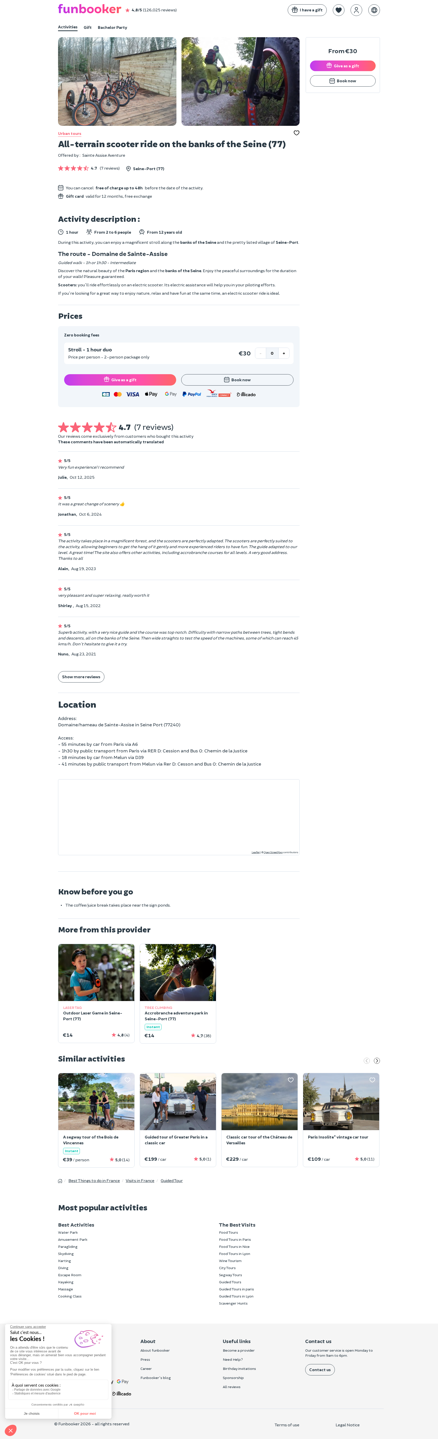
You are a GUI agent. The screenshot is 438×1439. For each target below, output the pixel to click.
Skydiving (66, 1253)
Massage (65, 1289)
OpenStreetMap (273, 852)
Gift (88, 27)
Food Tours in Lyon (234, 1253)
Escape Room (69, 1275)
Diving (63, 1268)
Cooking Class (70, 1296)
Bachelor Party (112, 27)
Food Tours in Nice (234, 1246)
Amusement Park (72, 1239)
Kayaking (66, 1282)
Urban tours (69, 133)
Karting (64, 1260)
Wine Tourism (230, 1260)
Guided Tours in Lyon (236, 1296)
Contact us (320, 1369)
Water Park (68, 1232)
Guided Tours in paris (236, 1289)
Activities (68, 26)
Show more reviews (81, 676)
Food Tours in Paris (235, 1239)
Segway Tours (230, 1275)
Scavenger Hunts (233, 1303)
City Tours (227, 1268)
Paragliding (68, 1246)
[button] (338, 10)
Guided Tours (230, 1282)
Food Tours (228, 1232)
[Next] (377, 1061)
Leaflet (256, 852)
